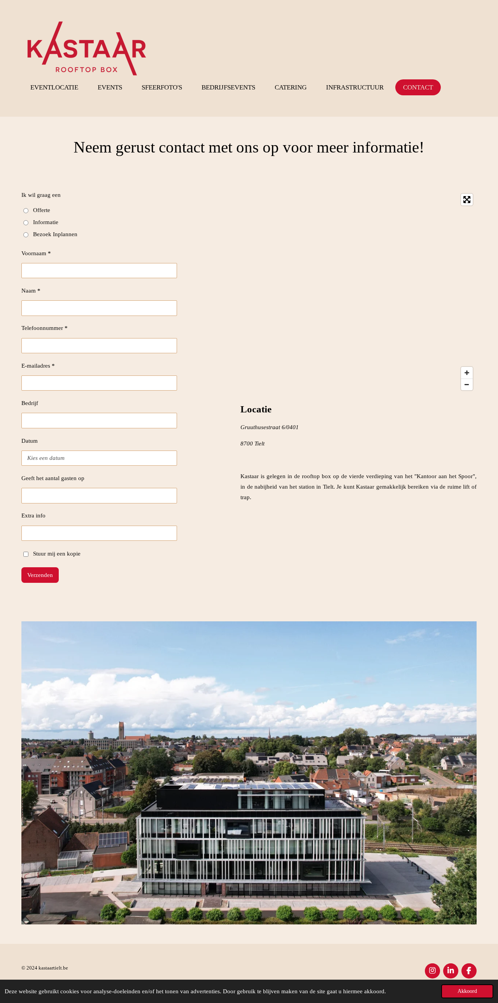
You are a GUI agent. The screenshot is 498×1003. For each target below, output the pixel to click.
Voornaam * (36, 253)
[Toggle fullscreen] (467, 199)
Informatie (45, 222)
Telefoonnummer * (44, 328)
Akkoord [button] (467, 991)
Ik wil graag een (41, 195)
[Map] (358, 292)
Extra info (33, 515)
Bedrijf (29, 403)
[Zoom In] (467, 373)
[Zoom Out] (467, 384)
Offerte (41, 210)
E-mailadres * (38, 366)
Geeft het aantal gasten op (52, 478)
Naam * (30, 291)
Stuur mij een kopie (57, 554)
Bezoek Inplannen (55, 234)
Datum (29, 441)
